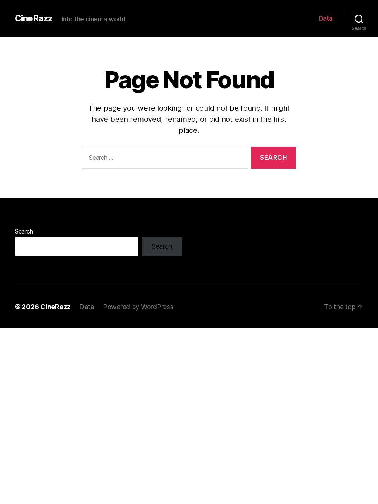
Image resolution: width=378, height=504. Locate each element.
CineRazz (34, 18)
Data (326, 18)
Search (24, 231)
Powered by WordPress (138, 307)
